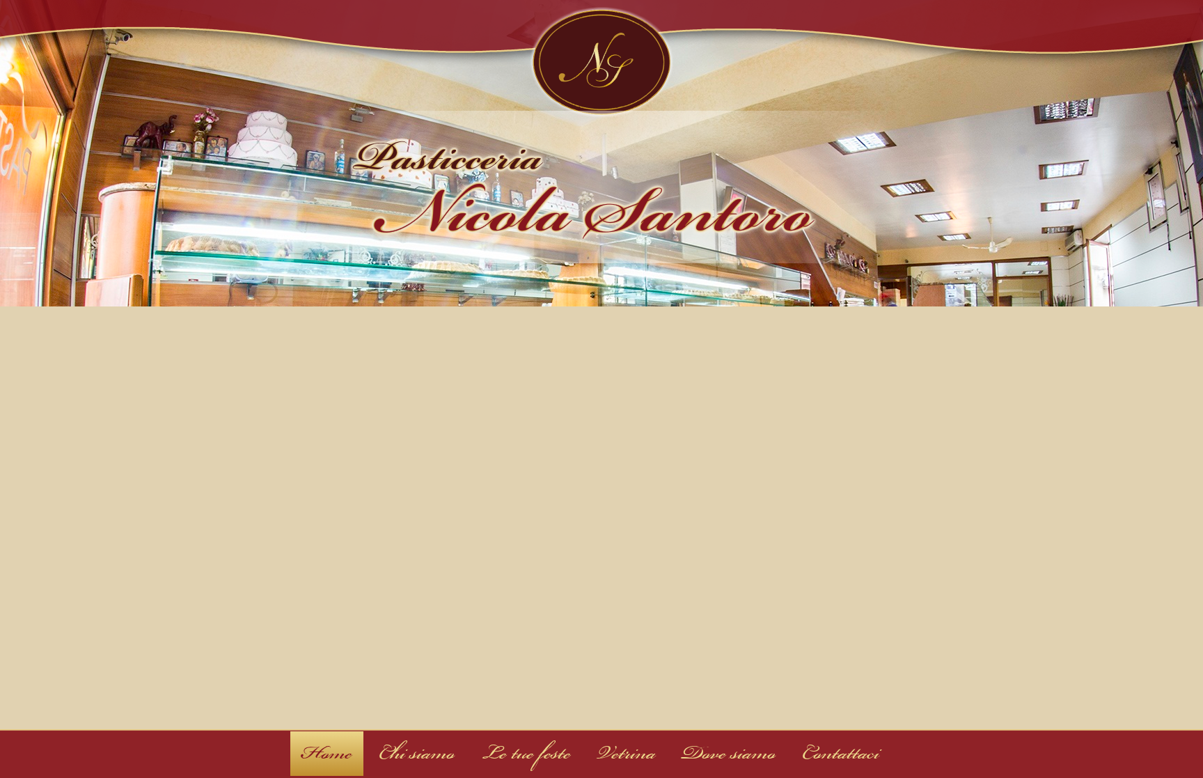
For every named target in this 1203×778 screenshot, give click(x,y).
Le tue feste (526, 753)
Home (326, 753)
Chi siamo (417, 753)
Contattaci (840, 753)
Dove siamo (729, 753)
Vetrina (626, 753)
